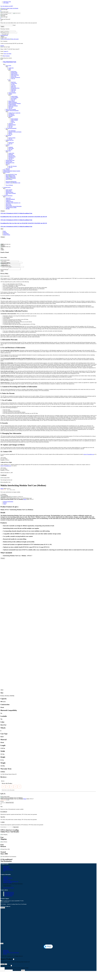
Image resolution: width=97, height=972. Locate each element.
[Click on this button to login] (48, 17)
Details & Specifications (8, 501)
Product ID (14, 774)
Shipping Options (9, 192)
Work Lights (11, 148)
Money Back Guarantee (11, 193)
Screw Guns (13, 76)
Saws (9, 79)
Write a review (12, 489)
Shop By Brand (6, 172)
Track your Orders (7, 53)
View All (13, 78)
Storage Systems (11, 137)
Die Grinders (13, 98)
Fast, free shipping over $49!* (7, 6)
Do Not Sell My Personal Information (14, 206)
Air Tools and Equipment (11, 128)
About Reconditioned (10, 199)
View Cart (3, 802)
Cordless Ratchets (12, 104)
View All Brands (9, 185)
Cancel (2, 964)
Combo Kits (11, 67)
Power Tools (8, 65)
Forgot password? (4, 35)
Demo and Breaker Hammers (14, 103)
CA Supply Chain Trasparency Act (13, 202)
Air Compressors (12, 130)
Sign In (2, 36)
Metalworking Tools (10, 162)
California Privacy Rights (11, 207)
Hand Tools (8, 150)
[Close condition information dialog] (1, 804)
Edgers (12, 121)
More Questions (6, 55)
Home (4, 231)
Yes (5, 964)
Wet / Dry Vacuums (12, 166)
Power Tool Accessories (11, 109)
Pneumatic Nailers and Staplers (14, 131)
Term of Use (8, 203)
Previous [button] (2, 211)
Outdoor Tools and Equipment (12, 110)
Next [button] (2, 228)
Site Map (8, 208)
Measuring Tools (11, 156)
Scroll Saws (13, 89)
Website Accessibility (7, 882)
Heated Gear (11, 142)
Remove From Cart (9, 802)
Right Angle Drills (15, 75)
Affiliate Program (9, 201)
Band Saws (13, 82)
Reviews (5, 502)
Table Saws (13, 90)
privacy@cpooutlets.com (89, 454)
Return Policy (9, 190)
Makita (2, 488)
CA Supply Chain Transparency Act (10, 881)
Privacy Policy (9, 205)
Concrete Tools (9, 161)
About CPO (8, 198)
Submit (2, 26)
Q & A (4, 503)
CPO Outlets (6, 2)
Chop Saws (13, 85)
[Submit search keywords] (17, 13)
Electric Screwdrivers (15, 77)
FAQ (7, 194)
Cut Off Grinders (14, 97)
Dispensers (10, 154)
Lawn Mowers (11, 115)
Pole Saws (10, 125)
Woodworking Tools (10, 160)
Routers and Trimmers (13, 105)
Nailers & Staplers (12, 92)
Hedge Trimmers (14, 118)
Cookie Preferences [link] (7, 885)
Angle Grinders (14, 96)
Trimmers (10, 116)
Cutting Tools (11, 153)
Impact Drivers (14, 73)
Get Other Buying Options (6, 774)
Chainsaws (10, 123)
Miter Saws (13, 86)
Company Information (7, 195)
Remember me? (5, 34)
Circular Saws (14, 83)
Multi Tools (10, 107)
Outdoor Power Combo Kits (14, 112)
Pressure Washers (12, 124)
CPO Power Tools (7, 1)
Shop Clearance (6, 169)
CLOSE (13, 959)
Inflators (10, 133)
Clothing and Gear (10, 140)
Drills (9, 69)
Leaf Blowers (11, 114)
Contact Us (5, 51)
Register (2, 45)
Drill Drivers (13, 71)
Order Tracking (9, 189)
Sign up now (16, 827)
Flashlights (10, 147)
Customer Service (7, 187)
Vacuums (8, 163)
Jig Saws (13, 84)
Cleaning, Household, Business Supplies (11, 170)
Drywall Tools (11, 155)
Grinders (10, 93)
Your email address (17, 970)
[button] (5, 39)
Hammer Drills (14, 72)
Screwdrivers (11, 157)
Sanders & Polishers (12, 102)
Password (3, 32)
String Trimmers (14, 120)
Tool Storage (8, 135)
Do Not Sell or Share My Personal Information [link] (13, 883)
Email (14, 25)
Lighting (7, 144)
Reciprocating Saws (15, 88)
